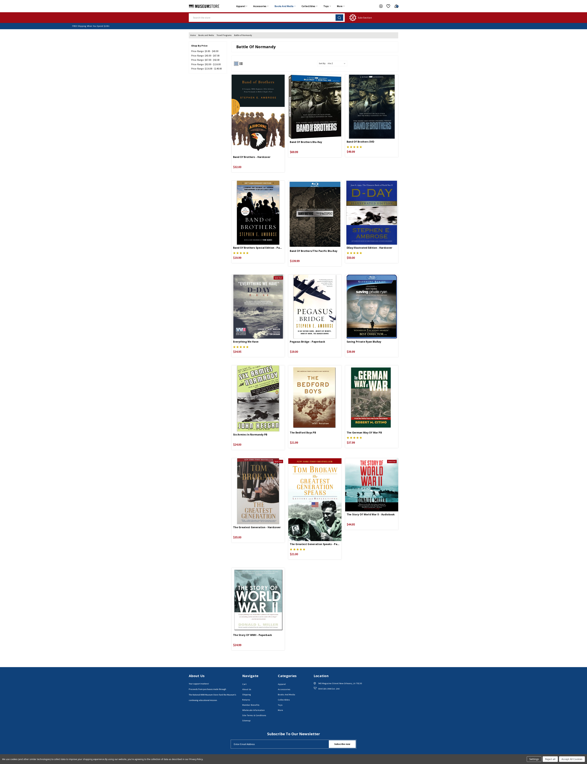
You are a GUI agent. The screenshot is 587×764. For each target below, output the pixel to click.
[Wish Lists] (387, 6)
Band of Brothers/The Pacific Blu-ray (313, 251)
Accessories (259, 6)
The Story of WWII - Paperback (252, 635)
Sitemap (246, 720)
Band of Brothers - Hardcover (251, 157)
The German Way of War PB (364, 432)
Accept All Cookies (571, 759)
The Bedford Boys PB (303, 432)
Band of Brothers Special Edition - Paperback (258, 247)
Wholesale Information (253, 710)
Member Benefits (251, 705)
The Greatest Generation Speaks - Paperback (315, 544)
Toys (326, 6)
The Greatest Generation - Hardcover (257, 527)
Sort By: (322, 63)
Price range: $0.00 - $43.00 (204, 51)
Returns (246, 699)
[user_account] (379, 6)
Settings (534, 759)
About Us (246, 689)
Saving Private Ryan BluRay (364, 341)
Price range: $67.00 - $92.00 (205, 59)
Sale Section (365, 17)
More (340, 6)
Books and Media (284, 6)
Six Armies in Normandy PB (250, 434)
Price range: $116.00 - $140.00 (206, 68)
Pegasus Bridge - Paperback (307, 341)
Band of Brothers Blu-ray (306, 142)
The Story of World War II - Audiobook (371, 514)
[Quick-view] (258, 105)
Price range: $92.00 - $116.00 (206, 64)
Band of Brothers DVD (360, 141)
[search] (339, 17)
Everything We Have (245, 341)
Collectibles (308, 6)
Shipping (246, 694)
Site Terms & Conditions (254, 715)
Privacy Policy (196, 759)
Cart (244, 684)
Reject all (550, 759)
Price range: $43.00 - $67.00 (205, 55)
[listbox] (337, 63)
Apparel (240, 6)
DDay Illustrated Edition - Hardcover (369, 247)
